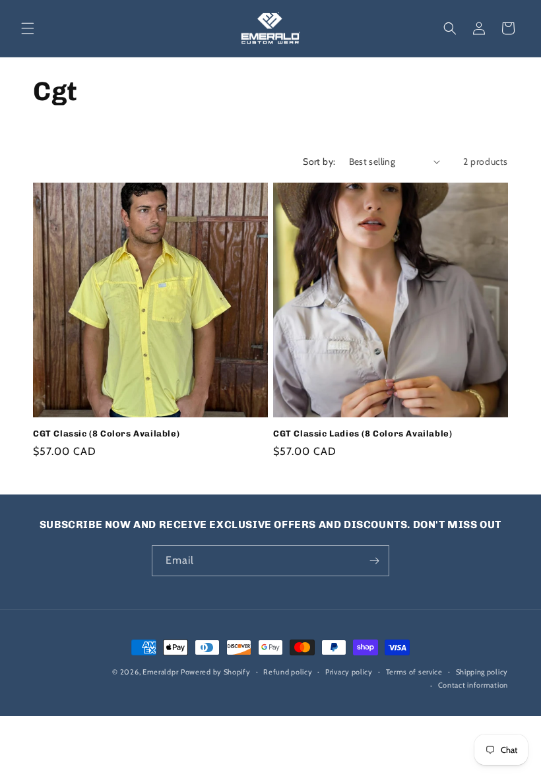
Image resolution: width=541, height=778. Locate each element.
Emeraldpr (160, 671)
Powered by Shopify (216, 671)
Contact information (473, 685)
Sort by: (319, 161)
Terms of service (414, 671)
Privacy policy (349, 671)
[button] (27, 28)
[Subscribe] (374, 560)
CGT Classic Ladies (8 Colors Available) (362, 433)
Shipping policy (482, 671)
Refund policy (287, 671)
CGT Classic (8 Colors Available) (106, 433)
